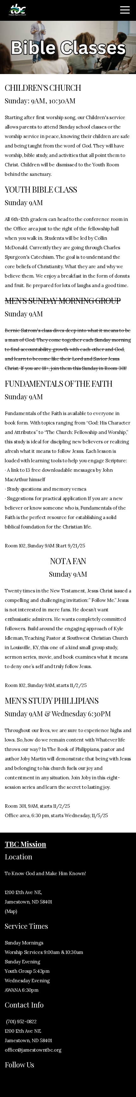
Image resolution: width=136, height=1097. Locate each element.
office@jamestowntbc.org (33, 1050)
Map (10, 911)
